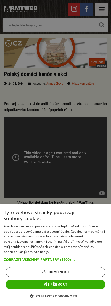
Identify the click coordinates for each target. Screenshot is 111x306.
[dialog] (55, 255)
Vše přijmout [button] (55, 284)
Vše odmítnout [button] (55, 272)
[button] (55, 260)
